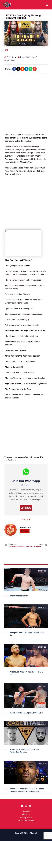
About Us (26, 814)
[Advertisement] (26, 107)
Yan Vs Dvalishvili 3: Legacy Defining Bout (26, 713)
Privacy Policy (26, 817)
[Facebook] (22, 805)
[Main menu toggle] (47, 4)
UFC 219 (26, 519)
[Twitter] (26, 805)
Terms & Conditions (26, 820)
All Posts (24, 531)
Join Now (26, 508)
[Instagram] (30, 805)
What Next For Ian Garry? (19, 596)
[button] (14, 69)
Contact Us (26, 811)
